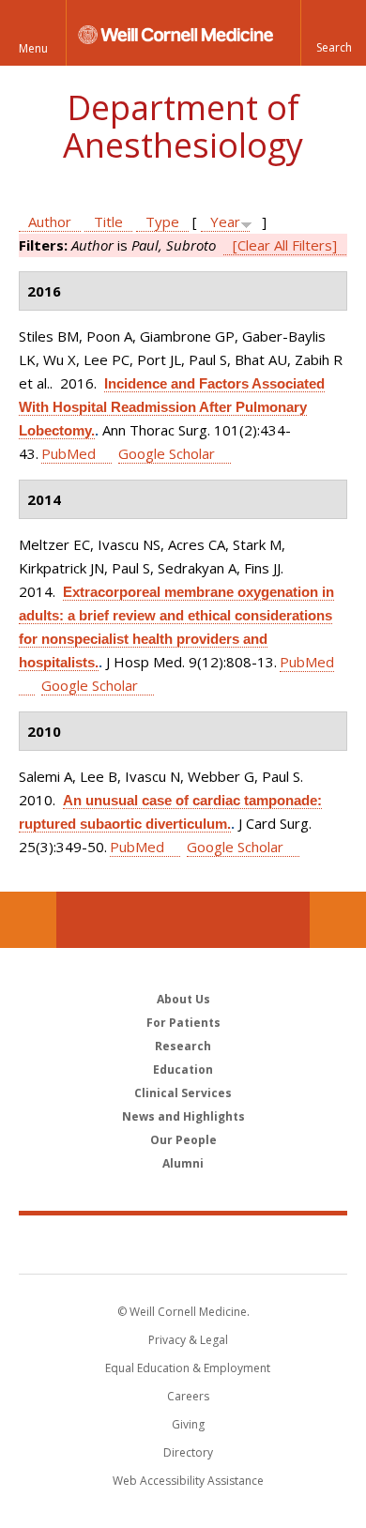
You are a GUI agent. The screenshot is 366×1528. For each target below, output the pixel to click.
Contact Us (338, 920)
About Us (183, 999)
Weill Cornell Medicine (183, 1243)
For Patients (183, 1023)
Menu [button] (33, 48)
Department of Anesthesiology (183, 126)
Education (183, 1069)
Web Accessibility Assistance (188, 1481)
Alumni (183, 1163)
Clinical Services (183, 1093)
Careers (188, 1396)
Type (162, 221)
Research (183, 1046)
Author (49, 221)
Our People (183, 1140)
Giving (188, 1424)
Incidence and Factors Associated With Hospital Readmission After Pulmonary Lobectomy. (172, 406)
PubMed (68, 453)
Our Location (28, 920)
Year (225, 221)
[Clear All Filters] (285, 245)
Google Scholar (166, 453)
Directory (188, 1452)
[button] (333, 33)
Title (108, 221)
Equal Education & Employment (187, 1368)
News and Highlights (183, 1116)
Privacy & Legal (188, 1340)
